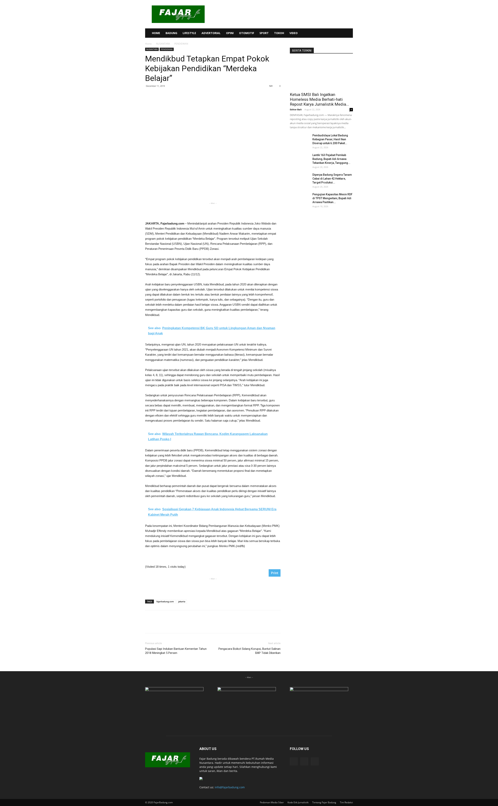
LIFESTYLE (189, 33)
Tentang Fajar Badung (324, 802)
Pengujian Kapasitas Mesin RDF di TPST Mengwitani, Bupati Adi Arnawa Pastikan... (332, 198)
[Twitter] (340, 33)
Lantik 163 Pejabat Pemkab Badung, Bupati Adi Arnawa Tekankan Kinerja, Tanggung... (331, 158)
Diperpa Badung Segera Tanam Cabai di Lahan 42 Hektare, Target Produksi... (332, 178)
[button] (348, 33)
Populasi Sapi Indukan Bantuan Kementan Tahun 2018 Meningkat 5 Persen (176, 651)
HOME (156, 33)
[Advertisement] (212, 211)
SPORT (264, 33)
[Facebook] (326, 33)
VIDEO (293, 33)
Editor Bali (296, 109)
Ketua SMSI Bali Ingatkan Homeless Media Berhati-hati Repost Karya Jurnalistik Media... (319, 99)
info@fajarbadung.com (230, 787)
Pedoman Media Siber (272, 802)
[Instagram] (333, 33)
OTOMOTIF (246, 33)
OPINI (230, 33)
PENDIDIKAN (167, 49)
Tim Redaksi (346, 802)
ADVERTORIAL (211, 33)
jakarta (181, 601)
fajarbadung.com (165, 601)
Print (274, 573)
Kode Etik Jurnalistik (298, 802)
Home (148, 43)
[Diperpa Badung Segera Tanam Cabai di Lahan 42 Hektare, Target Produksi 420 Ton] (299, 179)
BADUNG (171, 33)
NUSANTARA (163, 43)
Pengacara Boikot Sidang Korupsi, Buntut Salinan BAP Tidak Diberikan (249, 651)
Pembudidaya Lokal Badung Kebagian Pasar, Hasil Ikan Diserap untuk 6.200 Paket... (330, 139)
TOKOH (279, 33)
